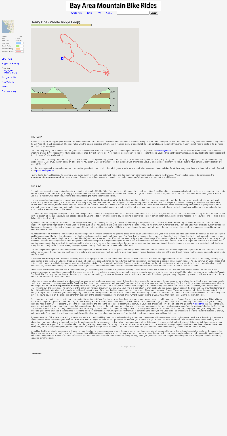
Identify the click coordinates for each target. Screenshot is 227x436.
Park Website (8, 82)
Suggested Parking (10, 63)
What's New (76, 13)
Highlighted (9, 70)
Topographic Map (9, 77)
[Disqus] (128, 395)
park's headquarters (45, 170)
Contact (109, 13)
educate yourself (163, 150)
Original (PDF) (10, 73)
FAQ (99, 13)
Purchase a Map (9, 91)
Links (89, 13)
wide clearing (198, 304)
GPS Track (7, 59)
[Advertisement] (14, 149)
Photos (5, 87)
